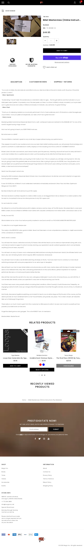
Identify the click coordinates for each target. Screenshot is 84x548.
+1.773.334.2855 (7, 501)
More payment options (62, 62)
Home (24, 400)
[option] (22, 26)
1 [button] (39, 375)
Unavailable (69, 366)
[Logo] (42, 2)
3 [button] (44, 375)
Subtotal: (46, 45)
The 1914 (46, 17)
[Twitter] (39, 439)
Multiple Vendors (42, 355)
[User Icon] (75, 2)
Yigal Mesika (15, 355)
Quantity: (46, 37)
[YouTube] (48, 439)
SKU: (44, 28)
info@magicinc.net (8, 504)
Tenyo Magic (68, 355)
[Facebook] (35, 439)
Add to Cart (15, 366)
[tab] (42, 322)
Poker (41, 352)
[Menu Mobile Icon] (3, 2)
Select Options (42, 370)
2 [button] (42, 375)
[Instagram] (44, 439)
